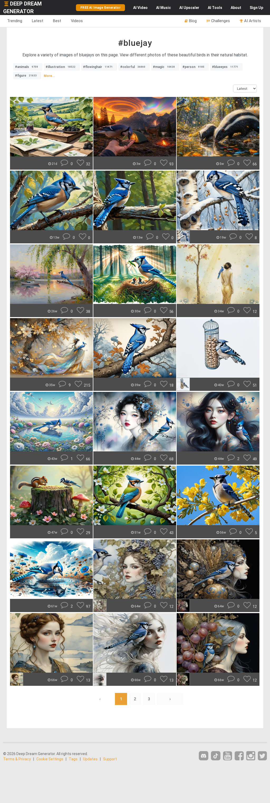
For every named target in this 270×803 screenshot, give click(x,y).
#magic (164, 67)
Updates (90, 759)
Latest (37, 20)
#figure (26, 75)
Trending (14, 20)
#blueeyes (225, 67)
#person (193, 67)
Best (57, 20)
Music (163, 8)
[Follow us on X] (262, 756)
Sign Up (256, 8)
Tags (73, 759)
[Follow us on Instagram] (250, 756)
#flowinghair (98, 67)
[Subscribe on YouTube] (227, 756)
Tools (215, 8)
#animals (26, 67)
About (236, 8)
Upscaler (189, 8)
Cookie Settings (49, 759)
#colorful (132, 67)
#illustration (60, 67)
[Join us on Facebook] (239, 756)
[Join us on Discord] (203, 755)
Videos (77, 20)
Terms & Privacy (17, 759)
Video (140, 8)
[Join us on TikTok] (215, 755)
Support (110, 759)
